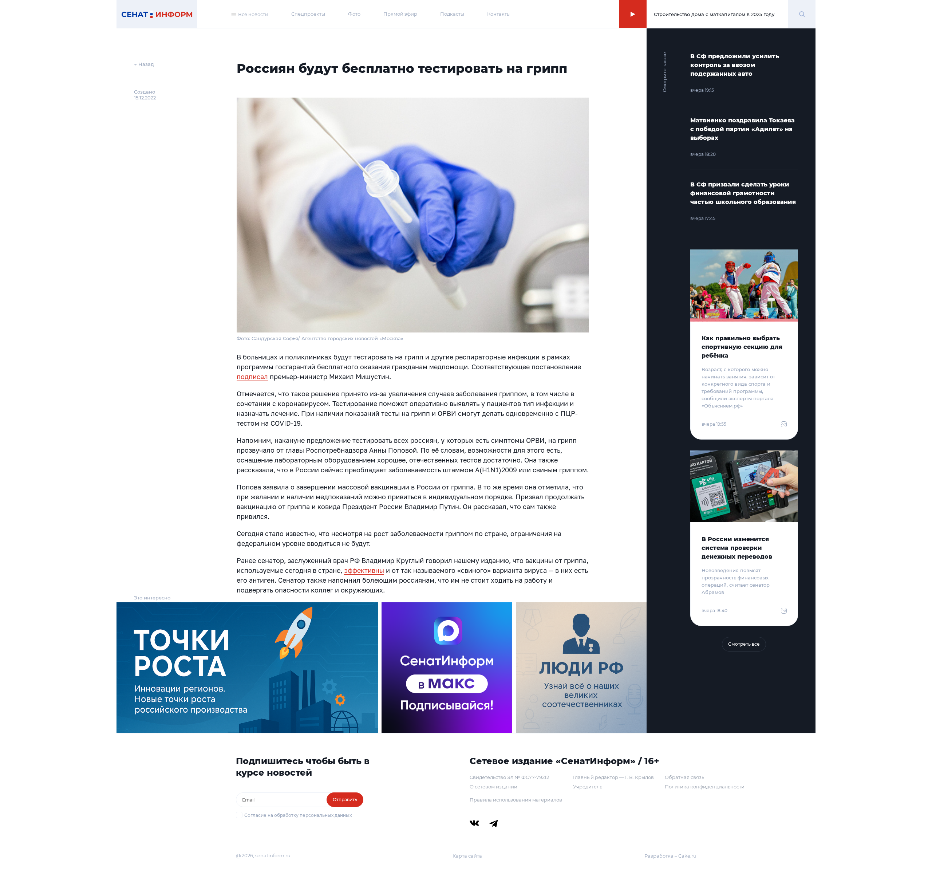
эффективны (364, 570)
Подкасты (452, 14)
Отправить (345, 799)
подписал (252, 377)
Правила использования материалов (516, 800)
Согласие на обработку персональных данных (298, 815)
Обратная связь (684, 777)
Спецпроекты (308, 14)
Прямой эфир (400, 14)
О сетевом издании (493, 787)
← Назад (144, 64)
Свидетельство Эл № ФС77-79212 (509, 777)
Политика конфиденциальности (705, 787)
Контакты (498, 14)
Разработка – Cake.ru (670, 856)
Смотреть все (744, 644)
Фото (354, 14)
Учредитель (587, 787)
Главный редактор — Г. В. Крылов (613, 777)
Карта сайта (467, 856)
